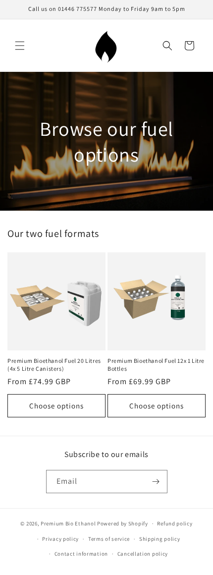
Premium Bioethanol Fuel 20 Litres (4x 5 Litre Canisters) (54, 364)
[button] (20, 46)
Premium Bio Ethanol (68, 523)
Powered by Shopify (122, 523)
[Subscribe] (156, 481)
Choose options (56, 405)
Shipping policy (159, 538)
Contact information (81, 553)
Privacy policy (60, 538)
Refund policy (174, 523)
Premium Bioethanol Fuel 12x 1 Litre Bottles (156, 364)
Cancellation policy (142, 553)
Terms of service (109, 538)
